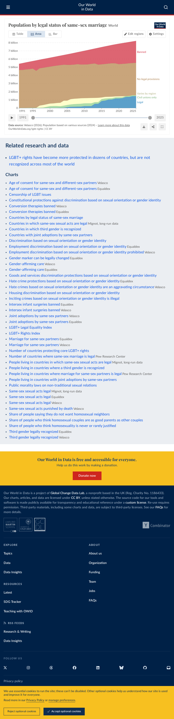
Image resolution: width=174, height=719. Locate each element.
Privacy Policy (35, 700)
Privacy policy (13, 681)
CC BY (48, 129)
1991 (23, 117)
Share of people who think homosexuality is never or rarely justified (62, 426)
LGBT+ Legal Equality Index (30, 327)
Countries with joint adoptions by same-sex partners (50, 235)
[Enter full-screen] (162, 126)
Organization (98, 563)
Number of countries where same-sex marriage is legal (52, 356)
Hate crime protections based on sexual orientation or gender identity (64, 281)
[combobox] (166, 7)
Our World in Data (87, 7)
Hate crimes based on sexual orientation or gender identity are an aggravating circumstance (81, 287)
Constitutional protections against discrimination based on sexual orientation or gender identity (85, 200)
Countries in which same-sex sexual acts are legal (48, 223)
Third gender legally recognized (33, 432)
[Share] (153, 126)
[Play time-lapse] (12, 117)
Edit (136, 34)
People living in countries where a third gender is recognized (56, 368)
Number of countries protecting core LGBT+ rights (49, 351)
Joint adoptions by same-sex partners (38, 316)
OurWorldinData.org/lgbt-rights (25, 129)
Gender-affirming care (26, 264)
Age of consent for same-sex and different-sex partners (53, 183)
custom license (136, 502)
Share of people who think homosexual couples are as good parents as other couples (76, 420)
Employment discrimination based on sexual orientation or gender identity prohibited (76, 252)
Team (92, 581)
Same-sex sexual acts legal (30, 391)
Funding (94, 572)
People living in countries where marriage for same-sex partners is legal (65, 374)
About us (95, 553)
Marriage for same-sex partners (34, 339)
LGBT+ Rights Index (24, 333)
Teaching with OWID (18, 611)
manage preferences (61, 700)
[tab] (18, 34)
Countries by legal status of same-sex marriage (46, 217)
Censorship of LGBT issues (30, 194)
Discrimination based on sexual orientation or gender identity (57, 241)
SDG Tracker (12, 601)
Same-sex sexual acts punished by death (41, 408)
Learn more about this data (114, 125)
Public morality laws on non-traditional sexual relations (53, 385)
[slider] (33, 117)
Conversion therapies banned (32, 206)
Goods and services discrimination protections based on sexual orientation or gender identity (83, 275)
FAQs (159, 507)
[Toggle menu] (8, 7)
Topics (8, 553)
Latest (8, 592)
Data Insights (13, 572)
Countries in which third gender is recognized (45, 229)
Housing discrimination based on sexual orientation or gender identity (64, 293)
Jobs (92, 591)
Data (7, 563)
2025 (160, 117)
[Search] (166, 7)
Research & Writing (17, 631)
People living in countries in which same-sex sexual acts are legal (60, 362)
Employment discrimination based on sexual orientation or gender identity (67, 246)
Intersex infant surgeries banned (34, 304)
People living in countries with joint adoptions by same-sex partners (63, 380)
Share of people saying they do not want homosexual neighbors (59, 414)
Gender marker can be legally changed (39, 258)
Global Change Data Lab (67, 493)
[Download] (144, 126)
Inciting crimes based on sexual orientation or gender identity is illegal (64, 298)
